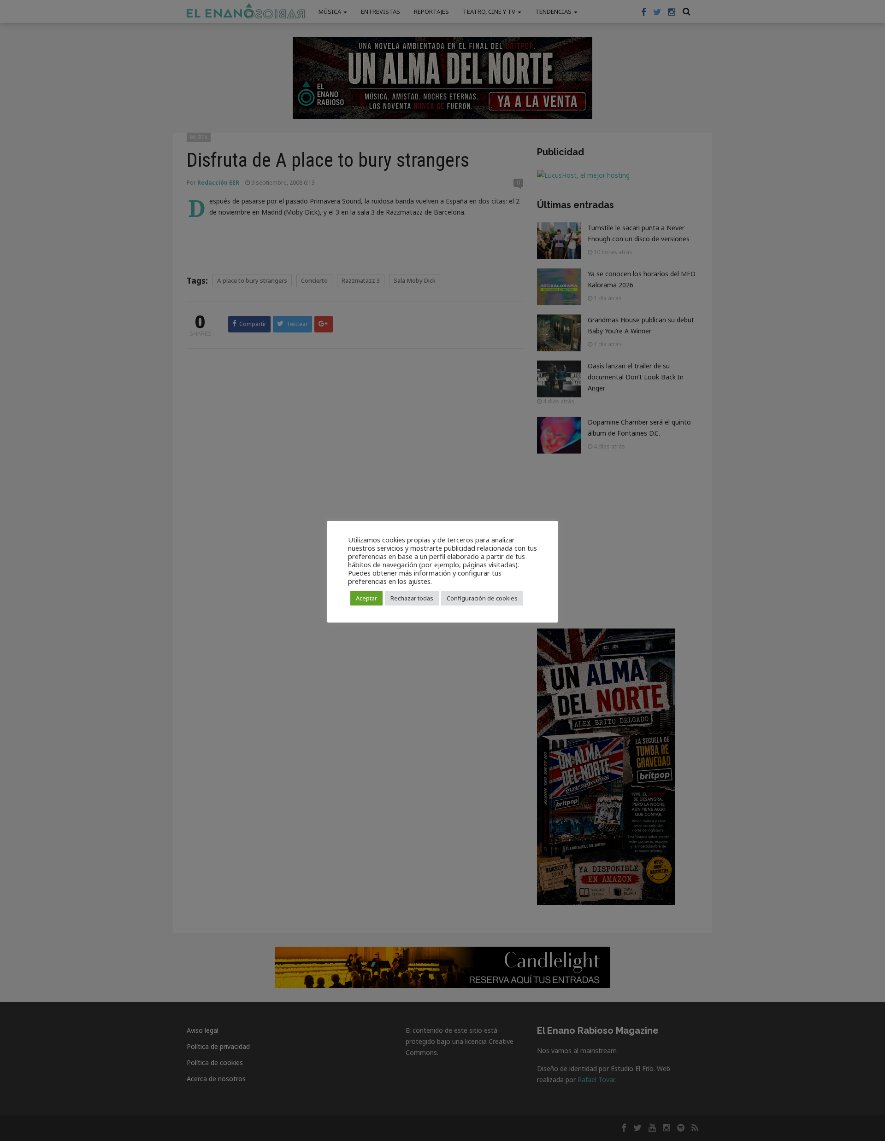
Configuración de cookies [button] (482, 598)
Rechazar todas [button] (411, 598)
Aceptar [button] (366, 598)
